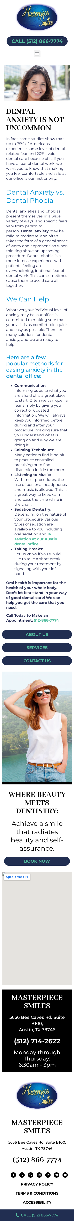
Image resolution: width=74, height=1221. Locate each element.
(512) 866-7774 (37, 1160)
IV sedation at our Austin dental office (35, 539)
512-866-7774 (46, 620)
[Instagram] (39, 1175)
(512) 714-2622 (37, 1041)
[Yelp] (22, 1175)
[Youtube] (65, 1175)
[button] (37, 53)
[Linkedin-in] (48, 1175)
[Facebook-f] (13, 1175)
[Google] (30, 1175)
